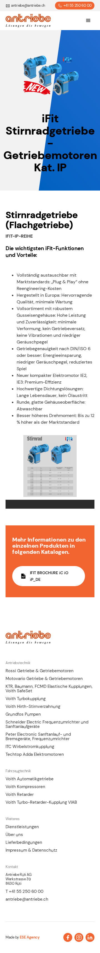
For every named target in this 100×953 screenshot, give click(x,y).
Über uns (14, 834)
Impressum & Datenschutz (31, 850)
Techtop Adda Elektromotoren (35, 754)
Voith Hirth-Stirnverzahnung (33, 706)
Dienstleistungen (22, 827)
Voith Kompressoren (25, 786)
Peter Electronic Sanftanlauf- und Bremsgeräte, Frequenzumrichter (38, 736)
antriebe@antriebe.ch (27, 899)
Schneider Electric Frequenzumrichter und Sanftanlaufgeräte (47, 724)
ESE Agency (30, 937)
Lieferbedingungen (24, 842)
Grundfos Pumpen (23, 714)
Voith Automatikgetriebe (30, 779)
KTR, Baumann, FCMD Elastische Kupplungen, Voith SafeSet (49, 688)
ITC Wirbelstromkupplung (30, 746)
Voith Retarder (20, 794)
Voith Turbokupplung (26, 698)
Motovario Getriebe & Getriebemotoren (44, 678)
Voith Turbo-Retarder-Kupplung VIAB (41, 802)
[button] (88, 20)
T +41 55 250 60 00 (24, 891)
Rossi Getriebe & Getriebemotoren (40, 671)
